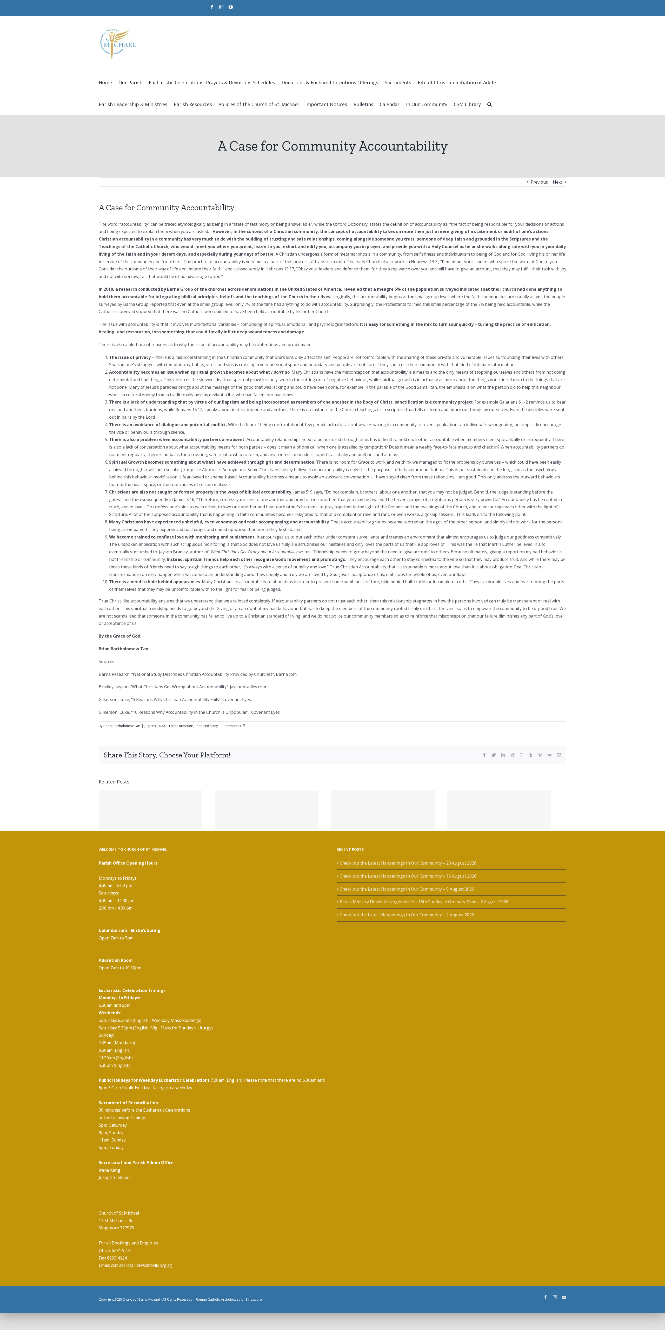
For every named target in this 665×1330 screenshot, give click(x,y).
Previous (539, 182)
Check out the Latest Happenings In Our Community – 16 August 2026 (408, 876)
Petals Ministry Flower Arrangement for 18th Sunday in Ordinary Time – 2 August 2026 (424, 902)
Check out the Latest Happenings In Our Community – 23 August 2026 (408, 863)
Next (557, 182)
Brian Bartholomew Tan (121, 725)
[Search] (489, 104)
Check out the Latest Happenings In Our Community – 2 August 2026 (407, 915)
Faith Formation (181, 725)
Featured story (206, 725)
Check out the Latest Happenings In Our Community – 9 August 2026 (407, 889)
